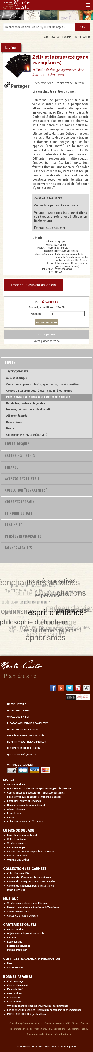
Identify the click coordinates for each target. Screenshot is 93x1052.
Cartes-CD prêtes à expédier (22, 915)
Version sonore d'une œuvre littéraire (27, 903)
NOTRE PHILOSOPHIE (19, 710)
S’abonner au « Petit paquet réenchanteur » (49, 1034)
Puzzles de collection (18, 945)
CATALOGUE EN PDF (18, 716)
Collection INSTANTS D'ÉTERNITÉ (26, 435)
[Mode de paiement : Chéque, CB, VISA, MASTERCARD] (28, 769)
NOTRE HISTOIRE (16, 704)
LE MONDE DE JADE (18, 830)
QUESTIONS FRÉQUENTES (22, 754)
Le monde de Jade (19, 514)
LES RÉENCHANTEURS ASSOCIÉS (26, 735)
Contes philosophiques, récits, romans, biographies (39, 390)
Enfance (11, 467)
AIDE (46, 36)
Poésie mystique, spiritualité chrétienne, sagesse (38, 397)
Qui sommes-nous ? (77, 1029)
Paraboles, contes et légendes (25, 403)
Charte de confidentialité (57, 1023)
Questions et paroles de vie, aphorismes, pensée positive (42, 384)
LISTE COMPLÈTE (17, 371)
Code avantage (15, 981)
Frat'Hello (14, 525)
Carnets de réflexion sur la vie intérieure (29, 877)
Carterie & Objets (20, 456)
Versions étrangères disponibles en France (30, 851)
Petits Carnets (15, 1001)
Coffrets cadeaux (16, 839)
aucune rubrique (16, 378)
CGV (53, 36)
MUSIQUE (10, 899)
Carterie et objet (16, 847)
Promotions (13, 997)
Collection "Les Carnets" (26, 490)
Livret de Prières (16, 889)
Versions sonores (16, 843)
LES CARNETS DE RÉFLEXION (23, 748)
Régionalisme (14, 941)
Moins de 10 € (15, 989)
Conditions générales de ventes (25, 1023)
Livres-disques (17, 444)
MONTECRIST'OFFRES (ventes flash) (27, 1014)
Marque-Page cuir (17, 950)
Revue (10, 428)
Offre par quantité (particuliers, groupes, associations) (37, 1006)
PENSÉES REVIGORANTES (23, 537)
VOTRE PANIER (82, 36)
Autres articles (15, 967)
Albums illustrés (16, 415)
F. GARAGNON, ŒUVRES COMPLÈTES (27, 723)
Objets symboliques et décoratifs (25, 933)
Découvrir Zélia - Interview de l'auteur (58, 83)
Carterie (11, 937)
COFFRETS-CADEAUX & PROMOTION (31, 959)
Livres (10, 363)
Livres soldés (14, 993)
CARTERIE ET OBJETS (19, 925)
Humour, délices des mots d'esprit (28, 409)
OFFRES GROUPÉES (18, 859)
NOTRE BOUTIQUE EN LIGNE (23, 729)
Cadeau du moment (17, 985)
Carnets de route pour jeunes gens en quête (31, 881)
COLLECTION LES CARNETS (24, 869)
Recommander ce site (21, 1029)
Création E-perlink (67, 1046)
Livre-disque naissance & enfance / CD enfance (33, 907)
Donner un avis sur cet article (33, 284)
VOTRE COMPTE (65, 36)
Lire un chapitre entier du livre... (54, 91)
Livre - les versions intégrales (23, 835)
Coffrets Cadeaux (19, 502)
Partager (20, 85)
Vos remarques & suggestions (50, 1029)
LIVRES (9, 780)
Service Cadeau (80, 1023)
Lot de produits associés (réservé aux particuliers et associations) (44, 1010)
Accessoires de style (22, 479)
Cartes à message (17, 855)
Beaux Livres (14, 422)
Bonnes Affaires (18, 548)
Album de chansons (18, 911)
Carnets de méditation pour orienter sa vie (30, 885)
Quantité (36, 314)
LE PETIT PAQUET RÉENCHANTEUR (26, 742)
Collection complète (18, 873)
